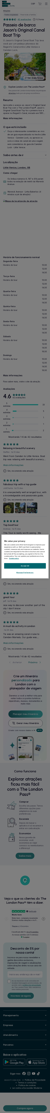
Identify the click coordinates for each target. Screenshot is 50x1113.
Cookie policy (14, 558)
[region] (25, 556)
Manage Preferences (24, 572)
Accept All (25, 566)
